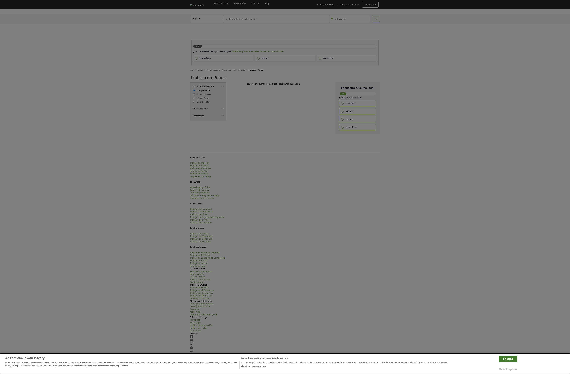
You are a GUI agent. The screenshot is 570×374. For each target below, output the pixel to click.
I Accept (508, 358)
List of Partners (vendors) (253, 366)
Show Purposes (508, 369)
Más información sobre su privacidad (110, 365)
